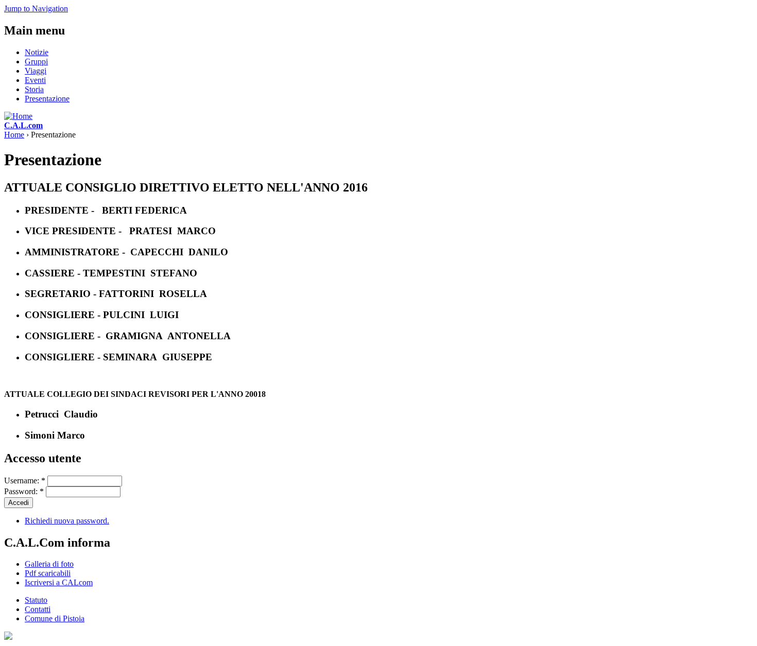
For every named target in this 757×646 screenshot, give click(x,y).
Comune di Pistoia (54, 618)
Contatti (37, 609)
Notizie (36, 52)
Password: (24, 491)
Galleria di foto (49, 564)
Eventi (35, 80)
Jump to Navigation (36, 8)
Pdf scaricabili (48, 573)
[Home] (18, 116)
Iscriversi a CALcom (59, 582)
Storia (34, 89)
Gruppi (36, 61)
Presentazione (47, 98)
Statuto (36, 600)
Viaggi (35, 70)
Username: (24, 480)
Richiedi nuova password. (67, 520)
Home (14, 134)
